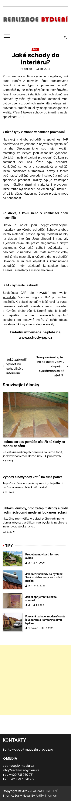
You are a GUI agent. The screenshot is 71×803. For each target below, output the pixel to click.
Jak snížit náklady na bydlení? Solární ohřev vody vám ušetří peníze (44, 577)
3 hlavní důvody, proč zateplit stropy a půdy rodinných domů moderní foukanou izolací (35, 510)
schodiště (9, 297)
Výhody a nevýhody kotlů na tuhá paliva (33, 477)
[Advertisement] (35, 680)
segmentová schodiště (51, 166)
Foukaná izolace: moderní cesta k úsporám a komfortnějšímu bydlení (45, 620)
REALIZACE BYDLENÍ (43, 791)
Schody (52, 229)
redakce (26, 69)
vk (29, 562)
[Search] (65, 37)
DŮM (35, 49)
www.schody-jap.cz (35, 337)
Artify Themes (46, 795)
